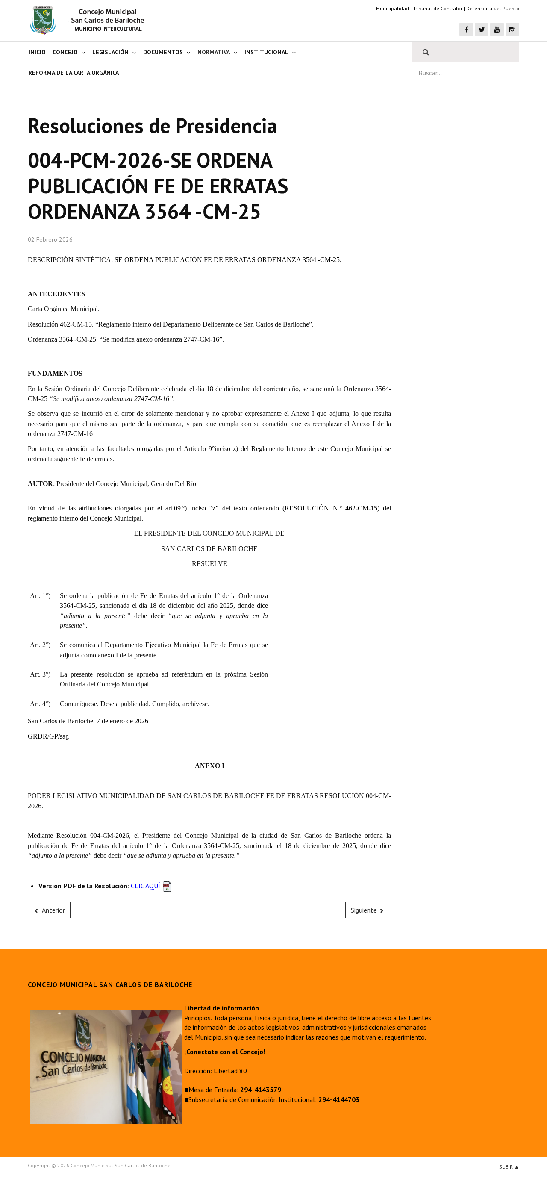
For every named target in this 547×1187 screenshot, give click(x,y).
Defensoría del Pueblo (492, 8)
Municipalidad (392, 8)
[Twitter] (481, 29)
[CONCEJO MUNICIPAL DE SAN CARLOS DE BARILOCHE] (90, 20)
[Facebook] (466, 29)
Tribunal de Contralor (437, 8)
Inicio (37, 52)
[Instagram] (512, 29)
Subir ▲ (509, 1166)
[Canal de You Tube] (497, 29)
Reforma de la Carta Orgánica (74, 73)
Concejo (65, 52)
